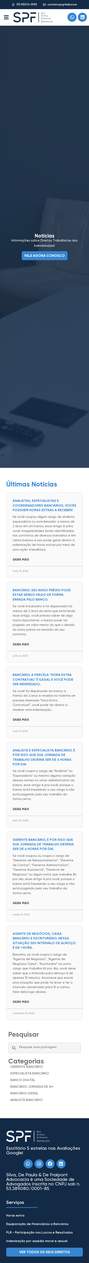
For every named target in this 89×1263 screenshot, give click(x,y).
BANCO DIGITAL (22, 1080)
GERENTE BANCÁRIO (26, 1067)
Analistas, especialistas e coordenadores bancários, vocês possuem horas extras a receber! (44, 505)
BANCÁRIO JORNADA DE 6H (31, 1087)
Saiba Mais (21, 559)
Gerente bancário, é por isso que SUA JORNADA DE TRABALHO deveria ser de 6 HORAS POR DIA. (43, 844)
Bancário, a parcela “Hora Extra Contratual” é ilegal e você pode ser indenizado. (43, 679)
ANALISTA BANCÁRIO (26, 1100)
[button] (6, 17)
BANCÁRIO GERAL (24, 1093)
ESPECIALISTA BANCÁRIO (29, 1073)
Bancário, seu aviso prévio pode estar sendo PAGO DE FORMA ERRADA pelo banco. (42, 594)
